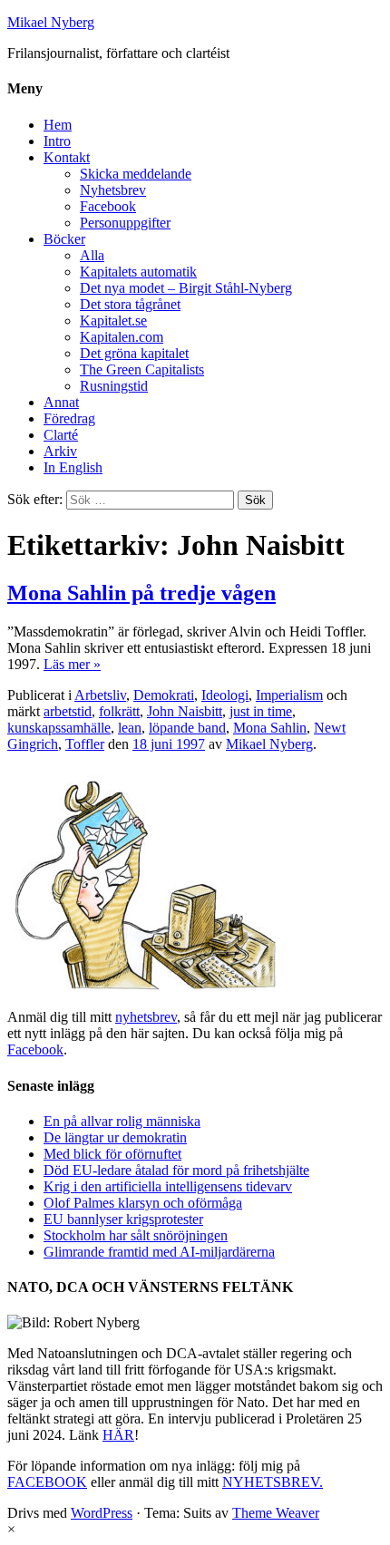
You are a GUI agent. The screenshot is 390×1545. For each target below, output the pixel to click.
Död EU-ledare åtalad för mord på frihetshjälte (176, 1170)
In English (73, 467)
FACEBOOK (47, 1482)
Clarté (61, 434)
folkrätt (119, 711)
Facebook (108, 206)
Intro (57, 141)
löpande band (187, 727)
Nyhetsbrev (113, 190)
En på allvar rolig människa (122, 1121)
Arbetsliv (100, 695)
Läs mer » (72, 664)
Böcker (64, 239)
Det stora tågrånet (130, 304)
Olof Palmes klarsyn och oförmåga (143, 1202)
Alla (92, 255)
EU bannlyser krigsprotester (123, 1219)
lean (129, 727)
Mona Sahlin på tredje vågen (141, 593)
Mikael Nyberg (50, 22)
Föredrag (69, 418)
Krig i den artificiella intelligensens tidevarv (168, 1186)
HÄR (118, 1435)
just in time (260, 711)
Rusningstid (114, 386)
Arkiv (60, 451)
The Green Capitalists (142, 369)
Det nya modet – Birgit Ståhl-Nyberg (186, 288)
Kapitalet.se (113, 320)
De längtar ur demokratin (115, 1137)
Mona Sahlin (270, 727)
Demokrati (163, 695)
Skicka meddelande (135, 173)
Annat (61, 402)
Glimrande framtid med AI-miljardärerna (159, 1251)
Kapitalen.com (121, 337)
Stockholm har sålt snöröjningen (136, 1235)
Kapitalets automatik (138, 271)
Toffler (84, 744)
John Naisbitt (184, 711)
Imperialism (289, 695)
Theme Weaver (275, 1513)
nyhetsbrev (146, 1017)
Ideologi (225, 695)
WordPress (101, 1513)
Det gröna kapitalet (134, 353)
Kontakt (67, 157)
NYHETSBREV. (272, 1482)
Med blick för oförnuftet (112, 1153)
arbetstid (68, 711)
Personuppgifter (125, 222)
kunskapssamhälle (59, 727)
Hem (58, 124)
